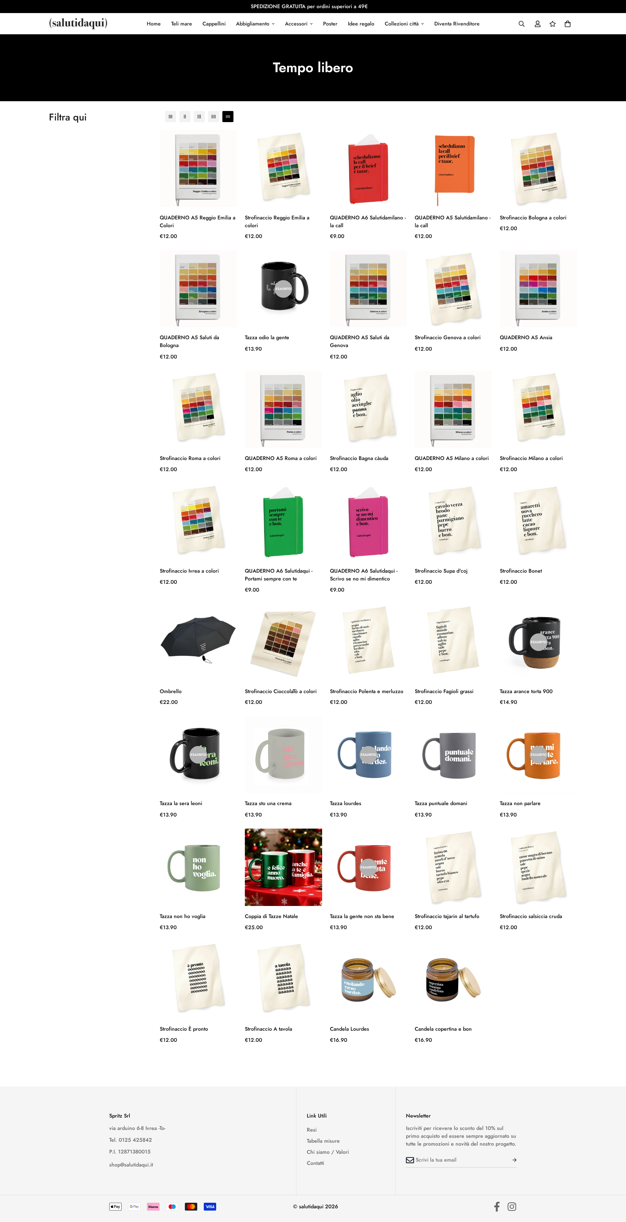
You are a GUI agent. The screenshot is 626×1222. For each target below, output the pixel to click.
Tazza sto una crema (268, 803)
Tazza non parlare (520, 803)
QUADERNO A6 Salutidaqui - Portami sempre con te (278, 574)
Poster (330, 23)
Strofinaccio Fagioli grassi (444, 691)
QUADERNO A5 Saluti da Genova (359, 341)
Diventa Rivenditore (457, 23)
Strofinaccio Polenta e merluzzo (366, 691)
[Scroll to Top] (613, 1186)
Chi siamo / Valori (328, 1152)
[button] (567, 23)
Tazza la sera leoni (181, 803)
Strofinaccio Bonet (521, 571)
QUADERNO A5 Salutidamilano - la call (452, 221)
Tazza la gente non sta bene (362, 916)
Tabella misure (323, 1141)
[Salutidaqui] (78, 23)
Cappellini (214, 23)
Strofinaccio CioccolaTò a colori (281, 691)
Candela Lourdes (349, 1029)
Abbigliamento (252, 23)
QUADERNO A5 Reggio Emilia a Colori (197, 221)
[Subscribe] (509, 1160)
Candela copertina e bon (443, 1029)
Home (154, 23)
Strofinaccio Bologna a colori (533, 217)
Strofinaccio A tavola (268, 1029)
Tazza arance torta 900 (526, 691)
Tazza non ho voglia (182, 916)
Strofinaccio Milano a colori (531, 458)
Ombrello (171, 691)
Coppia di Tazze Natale (271, 916)
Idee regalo (361, 23)
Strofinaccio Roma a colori (190, 458)
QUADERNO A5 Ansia (526, 337)
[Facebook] (496, 1207)
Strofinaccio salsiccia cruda (531, 916)
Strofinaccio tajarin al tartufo (447, 916)
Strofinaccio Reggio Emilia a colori (277, 221)
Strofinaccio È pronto (184, 1029)
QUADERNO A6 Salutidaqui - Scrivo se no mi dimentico (363, 574)
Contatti (315, 1163)
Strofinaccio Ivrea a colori (189, 571)
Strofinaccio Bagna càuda (359, 458)
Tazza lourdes (345, 803)
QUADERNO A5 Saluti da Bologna (189, 341)
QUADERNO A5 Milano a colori (452, 458)
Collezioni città (402, 23)
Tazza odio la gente (267, 337)
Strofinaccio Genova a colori (448, 337)
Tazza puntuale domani (441, 803)
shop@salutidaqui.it (131, 1164)
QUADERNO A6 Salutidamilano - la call (368, 221)
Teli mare (181, 23)
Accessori (296, 23)
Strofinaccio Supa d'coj (441, 571)
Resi (312, 1130)
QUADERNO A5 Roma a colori (281, 458)
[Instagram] (511, 1207)
